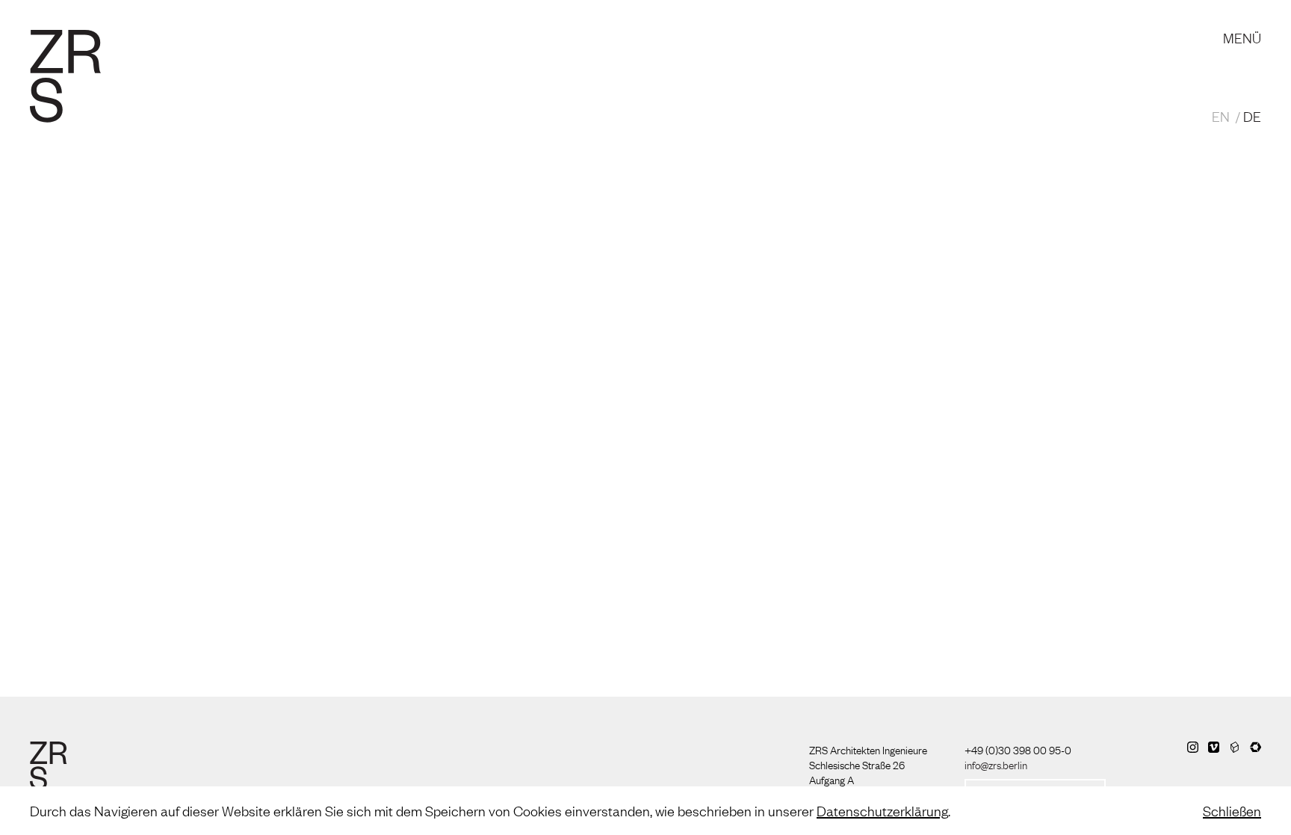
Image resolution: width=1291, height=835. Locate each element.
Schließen (1232, 810)
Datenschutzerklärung (882, 810)
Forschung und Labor (422, 22)
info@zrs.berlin (996, 764)
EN (1221, 116)
